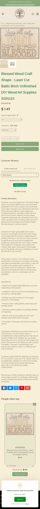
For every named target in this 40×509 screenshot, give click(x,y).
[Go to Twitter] (16, 388)
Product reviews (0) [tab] (10, 169)
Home (2, 23)
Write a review (20, 185)
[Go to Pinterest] (21, 388)
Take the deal (20, 474)
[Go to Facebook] (4, 388)
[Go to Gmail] (27, 388)
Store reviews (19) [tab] (29, 169)
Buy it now (20, 149)
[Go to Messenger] (10, 388)
